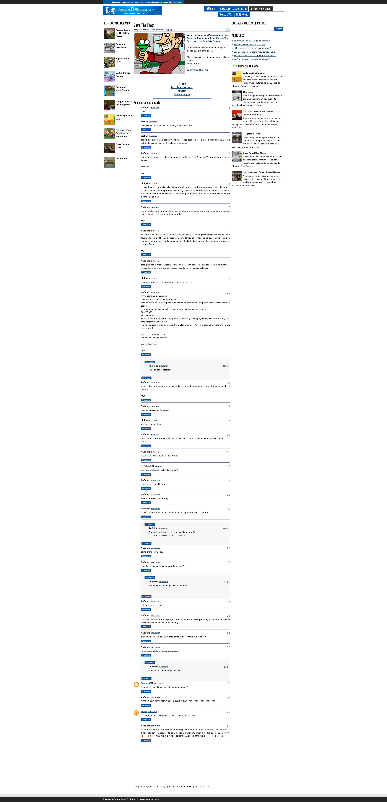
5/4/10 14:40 (155, 406)
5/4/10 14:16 (153, 136)
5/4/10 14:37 (153, 278)
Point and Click (216, 35)
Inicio (106, 2)
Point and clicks (158, 30)
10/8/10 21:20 (155, 615)
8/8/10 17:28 (155, 601)
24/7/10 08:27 (155, 562)
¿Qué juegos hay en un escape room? (252, 48)
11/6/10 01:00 (155, 480)
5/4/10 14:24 (153, 183)
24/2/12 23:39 (155, 647)
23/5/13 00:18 (163, 366)
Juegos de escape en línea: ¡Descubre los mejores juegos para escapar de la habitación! (147, 2)
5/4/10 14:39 (155, 382)
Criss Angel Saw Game (254, 153)
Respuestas (149, 362)
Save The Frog (144, 25)
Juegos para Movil (260, 8)
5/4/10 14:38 (155, 292)
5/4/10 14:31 (155, 261)
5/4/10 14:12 (153, 122)
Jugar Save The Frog (197, 70)
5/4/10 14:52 (155, 452)
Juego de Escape (196, 38)
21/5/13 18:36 (158, 683)
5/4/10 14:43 (153, 420)
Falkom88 (221, 38)
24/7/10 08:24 (155, 548)
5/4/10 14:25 (155, 207)
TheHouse (248, 92)
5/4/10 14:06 (155, 107)
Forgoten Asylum (252, 134)
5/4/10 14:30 (155, 231)
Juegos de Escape (142, 30)
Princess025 (147, 683)
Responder (146, 115)
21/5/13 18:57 (155, 697)
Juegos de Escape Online (233, 8)
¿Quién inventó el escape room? (249, 44)
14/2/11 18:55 (155, 633)
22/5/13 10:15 (152, 712)
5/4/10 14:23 (155, 153)
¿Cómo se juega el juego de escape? (252, 40)
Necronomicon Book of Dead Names (261, 172)
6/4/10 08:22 (159, 466)
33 (227, 30)
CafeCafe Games (211, 41)
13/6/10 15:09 (155, 509)
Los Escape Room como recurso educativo (254, 52)
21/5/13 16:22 (163, 667)
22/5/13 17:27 (163, 528)
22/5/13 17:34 (163, 582)
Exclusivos (226, 14)
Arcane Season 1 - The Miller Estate (123, 33)
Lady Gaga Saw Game (254, 73)
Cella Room (121, 158)
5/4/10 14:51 (155, 434)
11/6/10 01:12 (155, 494)
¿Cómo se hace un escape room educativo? (255, 55)
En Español (242, 14)
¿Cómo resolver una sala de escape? (252, 59)
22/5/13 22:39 (155, 726)
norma (144, 711)
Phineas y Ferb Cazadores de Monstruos (123, 133)
